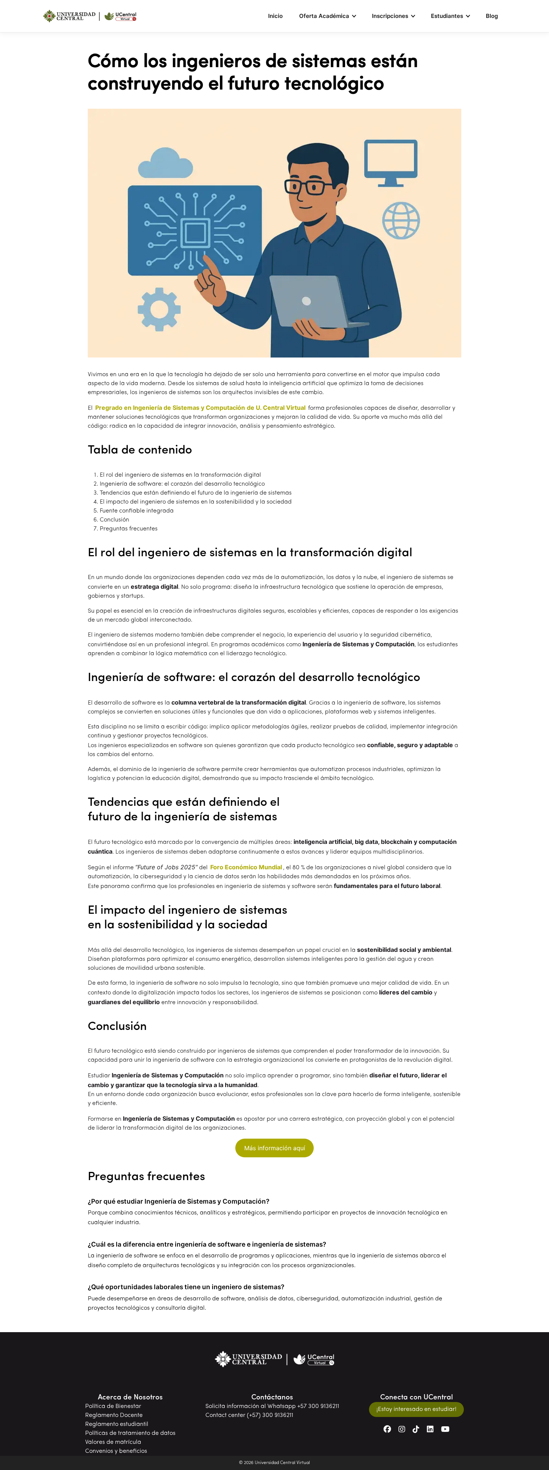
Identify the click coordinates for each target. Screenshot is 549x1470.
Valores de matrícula (113, 1442)
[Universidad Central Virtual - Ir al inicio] (89, 16)
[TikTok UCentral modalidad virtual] (416, 1430)
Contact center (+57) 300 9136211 (249, 1415)
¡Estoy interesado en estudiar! (416, 1409)
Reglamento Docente (114, 1415)
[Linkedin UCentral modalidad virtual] (430, 1430)
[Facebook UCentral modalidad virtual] (387, 1430)
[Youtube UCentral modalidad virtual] (445, 1430)
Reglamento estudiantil (116, 1424)
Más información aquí (274, 1148)
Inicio (275, 15)
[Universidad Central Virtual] (274, 1359)
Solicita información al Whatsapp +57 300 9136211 (272, 1406)
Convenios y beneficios (116, 1451)
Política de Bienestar (113, 1406)
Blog (492, 15)
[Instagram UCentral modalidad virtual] (401, 1430)
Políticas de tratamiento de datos (130, 1433)
